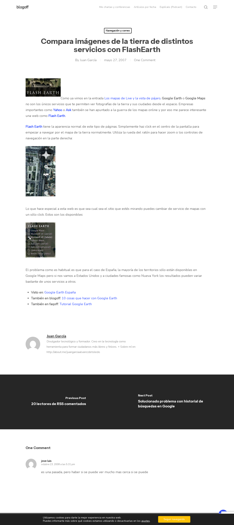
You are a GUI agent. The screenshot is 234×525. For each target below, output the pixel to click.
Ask (68, 110)
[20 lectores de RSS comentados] (58, 402)
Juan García (88, 60)
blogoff (22, 7)
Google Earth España (60, 292)
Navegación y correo (118, 30)
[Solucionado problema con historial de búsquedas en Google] (175, 402)
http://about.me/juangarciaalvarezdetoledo (73, 352)
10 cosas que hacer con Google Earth (89, 298)
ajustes (145, 521)
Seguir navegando (174, 519)
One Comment (144, 60)
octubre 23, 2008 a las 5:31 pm (58, 464)
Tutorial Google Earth (76, 304)
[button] (215, 7)
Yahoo (57, 110)
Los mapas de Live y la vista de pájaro (132, 98)
